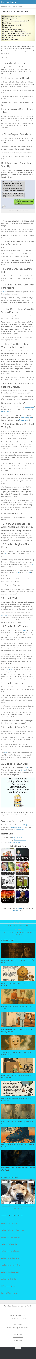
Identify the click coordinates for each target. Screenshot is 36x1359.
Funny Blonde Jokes (18, 837)
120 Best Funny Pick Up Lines (10, 1265)
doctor (17, 737)
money (24, 630)
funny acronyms (24, 420)
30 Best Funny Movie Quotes (10, 1237)
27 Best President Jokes (9, 1279)
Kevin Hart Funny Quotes (9, 1293)
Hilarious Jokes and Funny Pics (12, 6)
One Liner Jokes (20, 830)
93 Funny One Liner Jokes (9, 1223)
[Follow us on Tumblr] (18, 1354)
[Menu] (34, 2)
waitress (4, 615)
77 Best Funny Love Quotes (10, 1251)
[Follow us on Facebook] (21, 1354)
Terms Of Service (18, 1337)
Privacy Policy (18, 1341)
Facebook (18, 908)
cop (32, 564)
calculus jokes (5, 411)
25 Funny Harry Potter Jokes (10, 1272)
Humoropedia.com (8, 2)
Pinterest (16, 910)
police (4, 292)
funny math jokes (26, 418)
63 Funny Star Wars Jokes (9, 1244)
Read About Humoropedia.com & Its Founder (18, 1306)
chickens (23, 770)
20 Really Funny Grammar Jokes (11, 1258)
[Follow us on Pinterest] (15, 1354)
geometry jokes (29, 407)
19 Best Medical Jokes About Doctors (13, 1230)
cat (30, 573)
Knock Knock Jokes (17, 827)
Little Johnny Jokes (28, 825)
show (15, 58)
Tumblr (24, 1318)
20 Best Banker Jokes (8, 1286)
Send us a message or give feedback (17, 1327)
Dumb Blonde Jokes (20, 840)
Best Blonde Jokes (15, 842)
